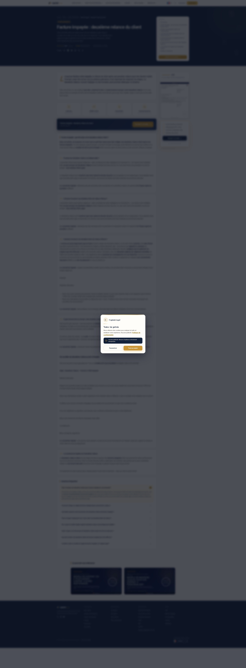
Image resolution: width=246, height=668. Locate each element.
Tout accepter (133, 348)
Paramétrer (113, 348)
